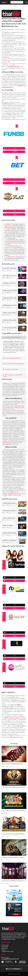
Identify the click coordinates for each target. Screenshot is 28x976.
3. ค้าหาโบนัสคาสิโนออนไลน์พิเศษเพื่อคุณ (14, 363)
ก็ (12, 718)
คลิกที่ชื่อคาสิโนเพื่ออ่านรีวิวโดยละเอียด (12, 495)
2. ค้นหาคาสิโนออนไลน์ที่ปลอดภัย (12, 358)
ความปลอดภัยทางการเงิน (12, 239)
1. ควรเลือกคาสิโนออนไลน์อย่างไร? (13, 337)
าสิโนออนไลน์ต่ (5, 60)
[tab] (14, 337)
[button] (26, 2)
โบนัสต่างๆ (8, 224)
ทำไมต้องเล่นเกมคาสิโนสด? (10, 290)
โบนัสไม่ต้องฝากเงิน (9, 442)
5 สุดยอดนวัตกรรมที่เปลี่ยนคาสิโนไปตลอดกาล (13, 880)
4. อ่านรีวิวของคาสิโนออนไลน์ (11, 369)
